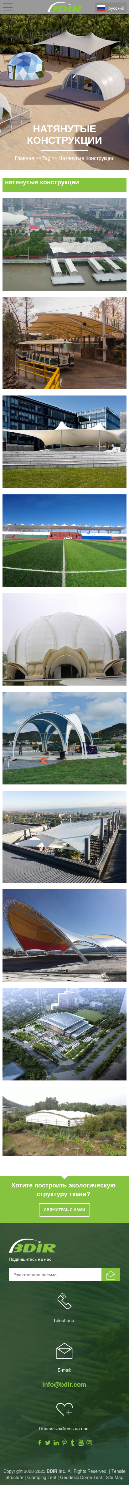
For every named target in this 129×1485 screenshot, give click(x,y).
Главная (24, 158)
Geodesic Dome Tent (81, 1477)
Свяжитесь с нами (64, 1210)
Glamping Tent (41, 1477)
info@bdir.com (64, 1384)
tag (46, 158)
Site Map (114, 1477)
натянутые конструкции (87, 158)
